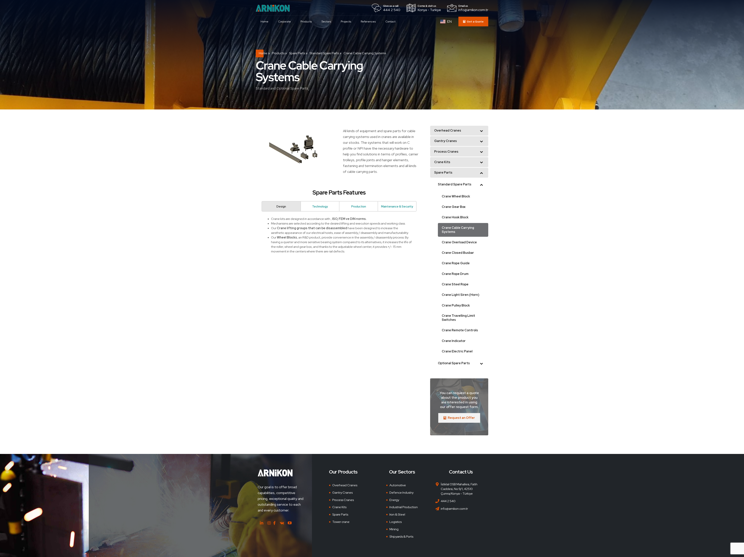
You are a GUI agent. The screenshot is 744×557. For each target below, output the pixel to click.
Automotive (397, 485)
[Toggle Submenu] (481, 131)
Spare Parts (297, 53)
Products (306, 21)
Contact (390, 21)
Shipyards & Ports (401, 537)
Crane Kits (339, 507)
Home (264, 21)
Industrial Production (403, 507)
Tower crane (341, 522)
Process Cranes (343, 500)
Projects (346, 21)
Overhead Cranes (344, 485)
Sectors (326, 21)
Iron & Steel (397, 514)
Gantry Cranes (342, 493)
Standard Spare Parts (324, 53)
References (368, 21)
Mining (394, 529)
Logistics (395, 522)
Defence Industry (401, 493)
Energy (394, 500)
